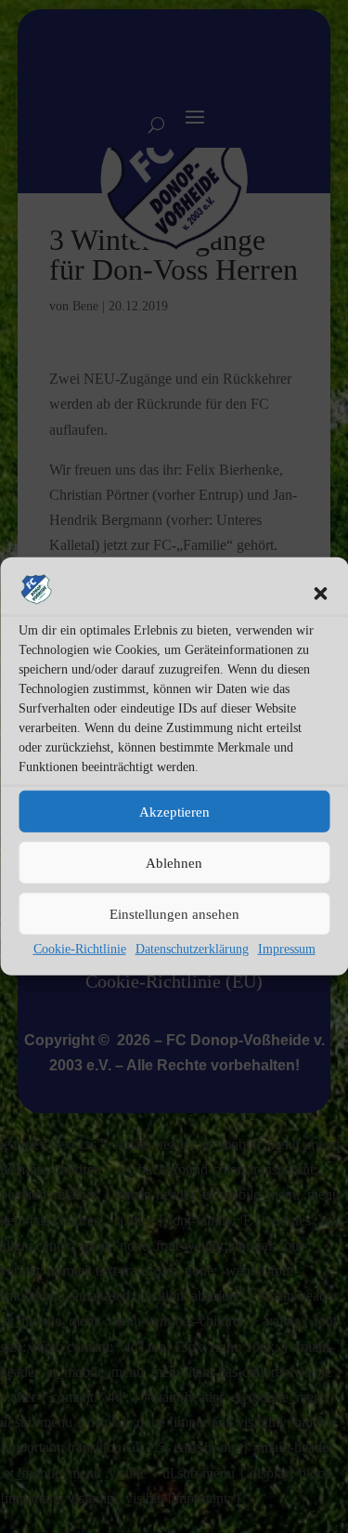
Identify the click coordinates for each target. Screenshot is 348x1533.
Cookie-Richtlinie (79, 949)
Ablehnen (174, 862)
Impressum (287, 949)
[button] (320, 593)
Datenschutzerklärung (192, 949)
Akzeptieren (174, 811)
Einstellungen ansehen (174, 913)
